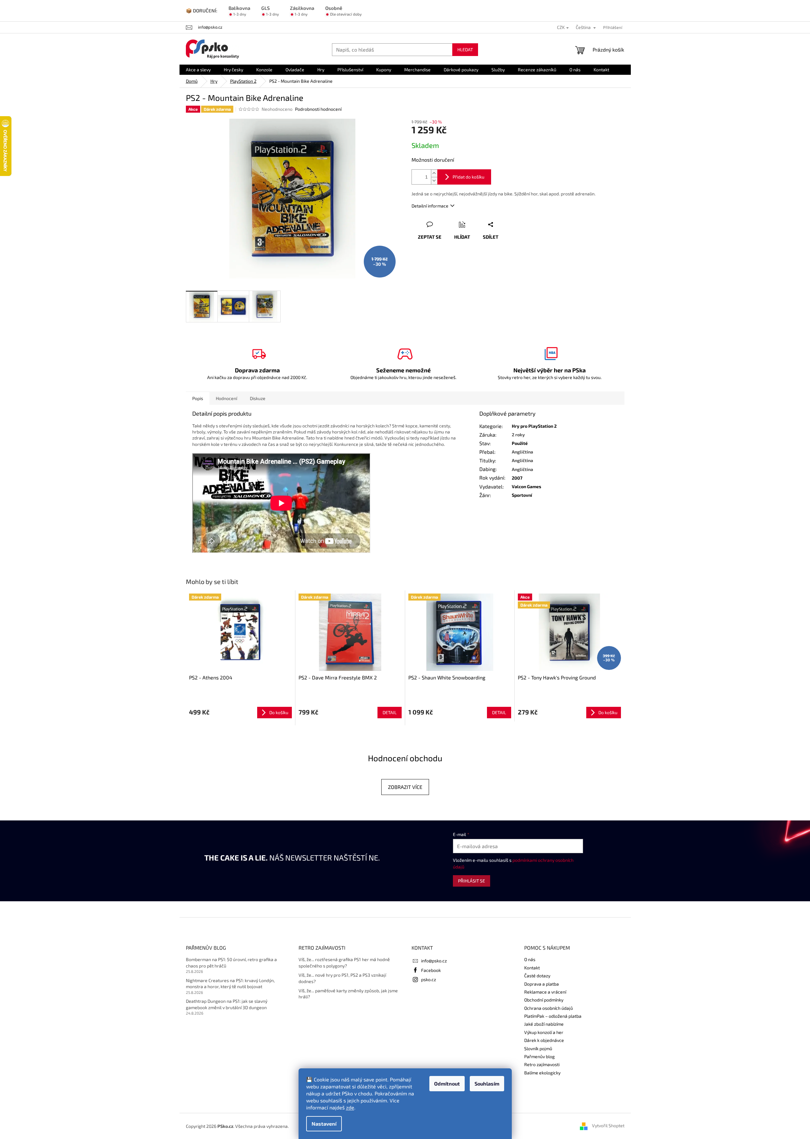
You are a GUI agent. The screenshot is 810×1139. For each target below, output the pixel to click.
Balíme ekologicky (542, 1072)
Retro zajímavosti (542, 1064)
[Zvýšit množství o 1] (434, 173)
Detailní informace (430, 205)
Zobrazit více (405, 787)
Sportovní (522, 495)
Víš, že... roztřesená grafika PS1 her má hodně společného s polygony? (344, 962)
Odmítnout (447, 1083)
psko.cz (428, 979)
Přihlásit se (471, 880)
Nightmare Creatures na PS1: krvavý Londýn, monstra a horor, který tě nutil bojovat (230, 983)
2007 (517, 478)
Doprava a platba (541, 984)
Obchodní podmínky (543, 999)
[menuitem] (198, 70)
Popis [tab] (197, 398)
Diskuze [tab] (257, 398)
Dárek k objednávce (544, 1040)
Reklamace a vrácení (545, 992)
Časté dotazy (537, 975)
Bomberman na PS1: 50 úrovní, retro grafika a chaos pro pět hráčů (231, 962)
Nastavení (324, 1124)
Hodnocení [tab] (226, 398)
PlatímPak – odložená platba (552, 1016)
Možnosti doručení (433, 160)
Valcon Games (526, 486)
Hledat (465, 49)
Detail (390, 712)
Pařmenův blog (539, 1056)
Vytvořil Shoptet (608, 1125)
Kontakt (532, 967)
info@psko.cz (434, 960)
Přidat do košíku (468, 176)
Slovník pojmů (538, 1048)
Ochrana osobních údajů (548, 1008)
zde (350, 1107)
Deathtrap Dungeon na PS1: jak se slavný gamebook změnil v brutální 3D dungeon (226, 1004)
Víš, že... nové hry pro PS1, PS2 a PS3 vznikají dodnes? (342, 978)
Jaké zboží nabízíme (544, 1024)
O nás (529, 959)
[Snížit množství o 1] (434, 180)
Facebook (431, 970)
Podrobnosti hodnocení (318, 109)
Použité (520, 443)
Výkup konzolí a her (543, 1032)
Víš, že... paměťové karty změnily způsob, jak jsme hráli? (348, 993)
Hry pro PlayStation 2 (534, 426)
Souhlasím (487, 1083)
